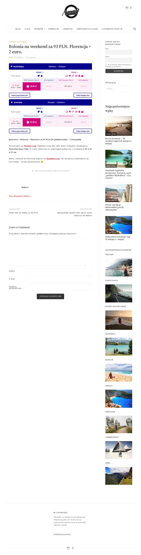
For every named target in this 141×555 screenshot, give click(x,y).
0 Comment (31, 57)
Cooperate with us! (112, 29)
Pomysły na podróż (17, 42)
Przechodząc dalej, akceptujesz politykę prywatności (118, 66)
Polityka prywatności (62, 534)
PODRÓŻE (38, 29)
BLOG (18, 29)
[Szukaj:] (135, 29)
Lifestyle (68, 29)
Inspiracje (53, 29)
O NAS (27, 29)
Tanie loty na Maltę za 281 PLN (23, 212)
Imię (107, 49)
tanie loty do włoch (61, 171)
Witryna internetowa (15, 287)
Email (107, 57)
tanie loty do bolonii (43, 171)
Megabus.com (53, 158)
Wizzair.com (30, 146)
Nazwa (12, 271)
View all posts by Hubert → (20, 196)
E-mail (12, 279)
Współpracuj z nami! (87, 29)
